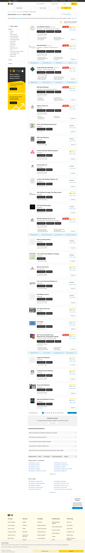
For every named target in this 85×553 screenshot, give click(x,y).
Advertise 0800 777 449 (72, 1)
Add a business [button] (53, 423)
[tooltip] (58, 7)
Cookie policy (69, 528)
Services (10, 519)
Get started (13, 89)
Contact (53, 536)
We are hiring (11, 538)
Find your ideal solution (57, 526)
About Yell (69, 522)
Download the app (54, 1)
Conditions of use (70, 531)
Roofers (24, 528)
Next (72, 412)
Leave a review (11, 528)
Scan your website (56, 530)
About (53, 539)
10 (62, 412)
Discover (25, 519)
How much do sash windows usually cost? (38, 437)
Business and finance (41, 528)
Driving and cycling (41, 531)
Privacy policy (70, 525)
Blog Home (39, 522)
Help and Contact (11, 535)
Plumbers (25, 525)
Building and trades (41, 525)
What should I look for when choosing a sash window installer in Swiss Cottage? (46, 450)
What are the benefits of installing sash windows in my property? (43, 432)
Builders (24, 522)
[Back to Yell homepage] (11, 4)
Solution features (56, 533)
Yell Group (70, 519)
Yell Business (15, 1)
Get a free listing (62, 1)
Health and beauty (41, 535)
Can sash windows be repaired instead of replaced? (40, 441)
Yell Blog (40, 519)
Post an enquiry (11, 525)
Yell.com (9, 1)
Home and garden (41, 538)
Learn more (13, 102)
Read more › (74, 18)
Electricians (25, 531)
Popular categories (40, 3)
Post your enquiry (54, 3)
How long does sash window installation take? (39, 446)
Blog (64, 3)
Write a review (73, 30)
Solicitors (25, 539)
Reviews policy (70, 535)
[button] (35, 8)
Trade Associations (12, 531)
